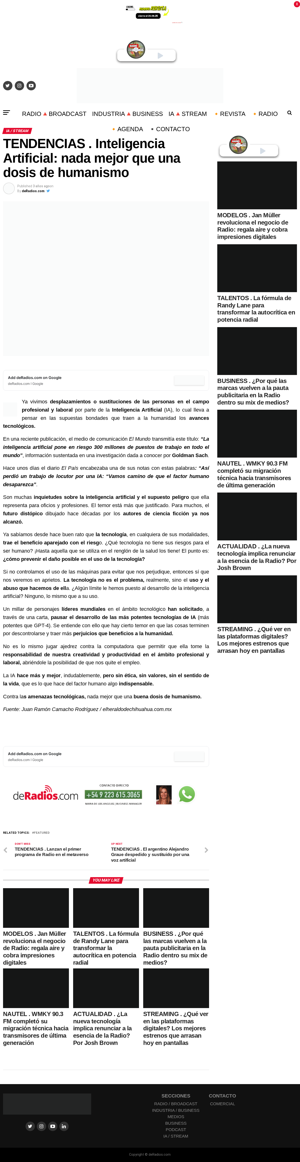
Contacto (222, 1095)
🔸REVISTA (229, 114)
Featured (42, 832)
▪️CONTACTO (169, 129)
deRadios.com (33, 191)
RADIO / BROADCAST (175, 1103)
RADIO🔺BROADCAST (54, 114)
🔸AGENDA (126, 129)
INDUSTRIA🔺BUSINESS (127, 114)
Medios (176, 1116)
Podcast (176, 1129)
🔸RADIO (264, 114)
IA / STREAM (175, 1136)
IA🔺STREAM (188, 114)
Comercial (222, 1103)
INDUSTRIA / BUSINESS (175, 1110)
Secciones (175, 1095)
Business (176, 1123)
